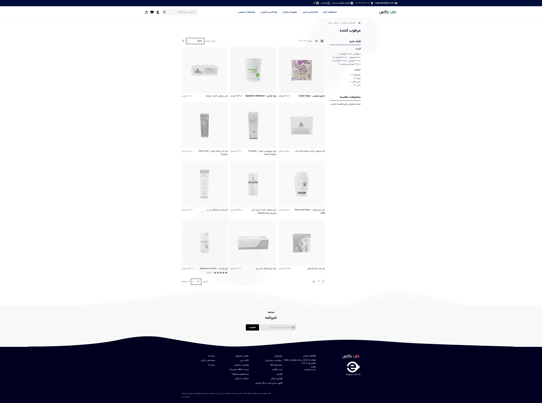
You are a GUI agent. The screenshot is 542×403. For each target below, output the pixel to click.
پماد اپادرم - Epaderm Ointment (261, 96)
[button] (345, 41)
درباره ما (211, 365)
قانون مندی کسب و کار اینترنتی (268, 383)
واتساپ (324, 3)
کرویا (357, 78)
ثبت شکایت (277, 369)
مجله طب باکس (208, 360)
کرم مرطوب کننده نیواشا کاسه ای (310, 151)
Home (359, 23)
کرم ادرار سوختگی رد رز (217, 210)
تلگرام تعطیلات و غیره (341, 3)
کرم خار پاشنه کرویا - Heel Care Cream (213, 152)
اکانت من (244, 360)
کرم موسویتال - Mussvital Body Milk (310, 211)
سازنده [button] (357, 70)
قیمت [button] (358, 49)
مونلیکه (356, 75)
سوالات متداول (242, 378)
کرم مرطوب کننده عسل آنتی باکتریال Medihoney (263, 211)
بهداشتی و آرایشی (348, 22)
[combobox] (180, 12)
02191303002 (362, 3)
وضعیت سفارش (241, 365)
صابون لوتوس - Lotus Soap (312, 96)
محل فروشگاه (276, 365)
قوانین (279, 374)
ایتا (314, 3)
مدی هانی (355, 81)
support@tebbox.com (384, 3)
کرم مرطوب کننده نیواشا (217, 96)
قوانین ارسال (276, 378)
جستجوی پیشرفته (240, 374)
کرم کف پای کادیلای (316, 268)
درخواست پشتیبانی (273, 360)
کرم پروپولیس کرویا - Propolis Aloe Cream (262, 152)
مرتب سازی (211, 41)
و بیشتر (349, 64)
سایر (357, 85)
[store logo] (386, 12)
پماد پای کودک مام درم (266, 268)
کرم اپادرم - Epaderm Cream (214, 268)
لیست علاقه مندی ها (239, 369)
